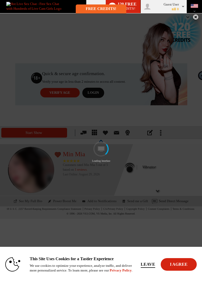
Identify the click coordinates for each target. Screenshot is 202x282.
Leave (148, 264)
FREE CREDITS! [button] (101, 9)
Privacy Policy (121, 270)
